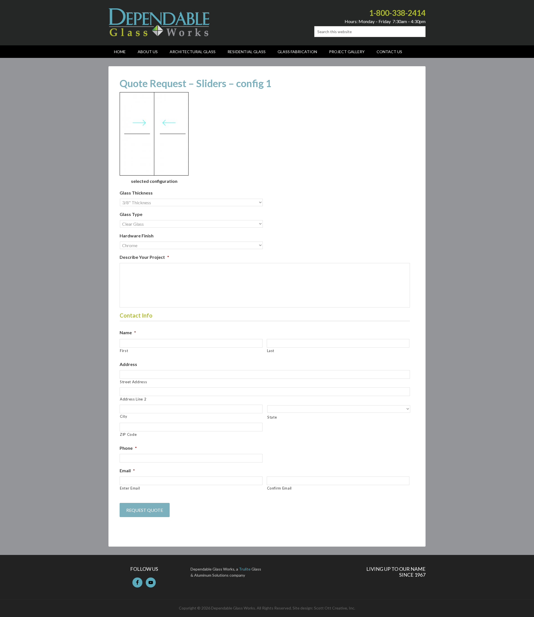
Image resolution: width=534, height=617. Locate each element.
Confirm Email (279, 488)
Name (128, 332)
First (124, 350)
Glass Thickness (136, 192)
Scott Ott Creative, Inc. (334, 608)
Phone (128, 448)
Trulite (245, 569)
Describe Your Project (144, 257)
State (272, 417)
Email (127, 470)
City (123, 416)
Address (128, 364)
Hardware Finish (137, 235)
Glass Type (131, 214)
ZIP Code (128, 434)
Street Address (133, 382)
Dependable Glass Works (158, 22)
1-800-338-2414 (397, 13)
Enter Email (130, 488)
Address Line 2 (133, 399)
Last (271, 350)
